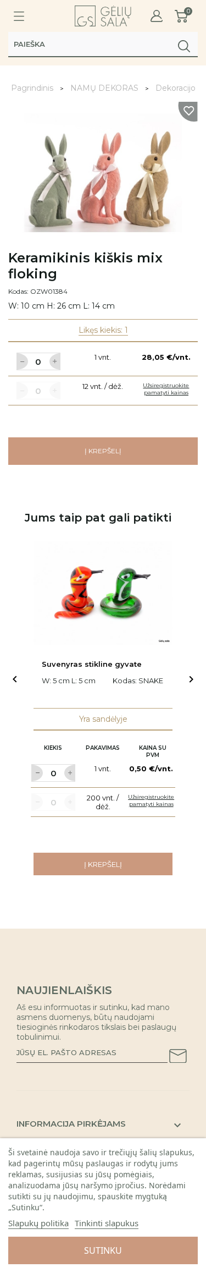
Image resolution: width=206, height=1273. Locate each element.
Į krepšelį (103, 451)
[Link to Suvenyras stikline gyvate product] (103, 593)
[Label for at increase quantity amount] (54, 361)
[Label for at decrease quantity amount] (21, 361)
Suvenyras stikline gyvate (92, 664)
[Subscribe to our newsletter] (178, 1058)
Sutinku (103, 1250)
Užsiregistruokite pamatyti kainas (166, 389)
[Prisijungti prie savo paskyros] (157, 16)
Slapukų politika (38, 1222)
